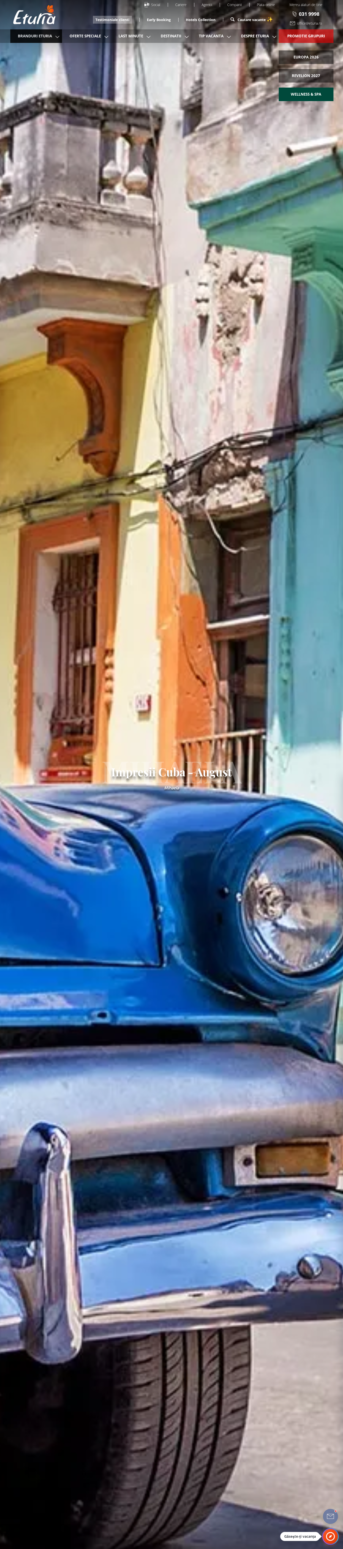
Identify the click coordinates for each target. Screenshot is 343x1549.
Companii (234, 4)
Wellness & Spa (306, 94)
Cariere (181, 4)
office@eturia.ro (309, 23)
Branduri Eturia (35, 35)
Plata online (266, 4)
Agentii (207, 4)
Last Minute (131, 35)
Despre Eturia (255, 35)
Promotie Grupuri (306, 35)
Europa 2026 (306, 56)
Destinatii (171, 35)
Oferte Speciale (85, 35)
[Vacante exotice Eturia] (31, 14)
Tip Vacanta (211, 35)
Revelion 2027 (306, 75)
